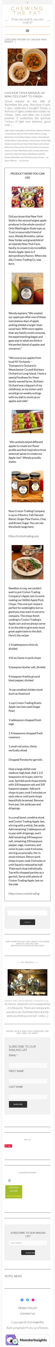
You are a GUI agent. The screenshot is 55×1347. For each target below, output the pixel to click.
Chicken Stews (34, 140)
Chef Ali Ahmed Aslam (22, 137)
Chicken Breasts (43, 137)
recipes (17, 1196)
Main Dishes (15, 157)
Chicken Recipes (22, 140)
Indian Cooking (33, 151)
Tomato (41, 157)
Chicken (34, 137)
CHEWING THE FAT (27, 11)
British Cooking (41, 134)
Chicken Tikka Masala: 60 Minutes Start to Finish (25, 94)
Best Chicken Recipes (29, 130)
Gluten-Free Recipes (41, 147)
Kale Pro (38, 1322)
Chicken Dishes (10, 140)
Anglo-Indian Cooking (12, 130)
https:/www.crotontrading (24, 893)
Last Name (16, 1087)
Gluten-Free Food (26, 147)
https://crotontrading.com (24, 536)
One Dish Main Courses (29, 157)
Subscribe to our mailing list (28, 1235)
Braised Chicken (23, 134)
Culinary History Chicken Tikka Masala (24, 144)
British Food (9, 137)
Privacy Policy (27, 1307)
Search (27, 922)
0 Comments (24, 161)
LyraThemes (41, 1327)
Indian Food (43, 151)
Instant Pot (9, 154)
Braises (32, 134)
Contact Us (27, 1313)
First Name (16, 1071)
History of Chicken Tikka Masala (16, 151)
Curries (41, 144)
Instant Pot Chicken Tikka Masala (25, 154)
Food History (14, 147)
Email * (13, 1055)
